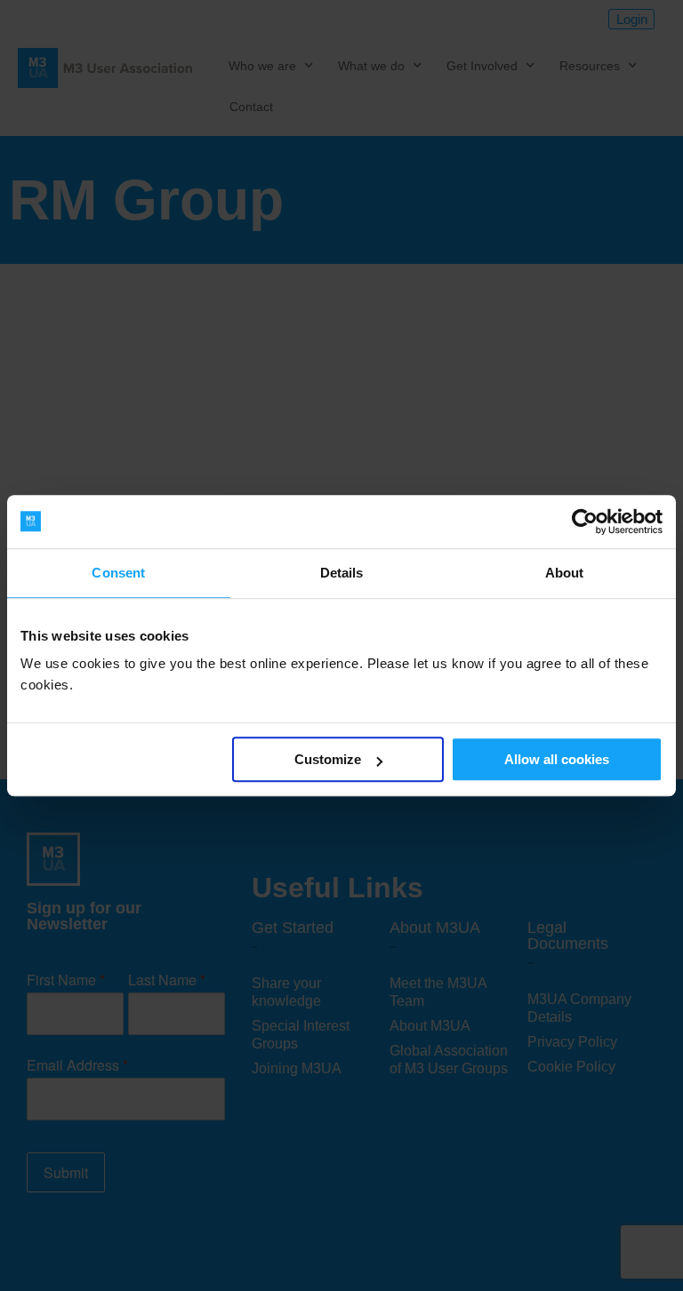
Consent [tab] (118, 572)
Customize (327, 759)
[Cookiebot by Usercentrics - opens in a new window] (585, 521)
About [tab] (564, 572)
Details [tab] (342, 572)
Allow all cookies (556, 759)
